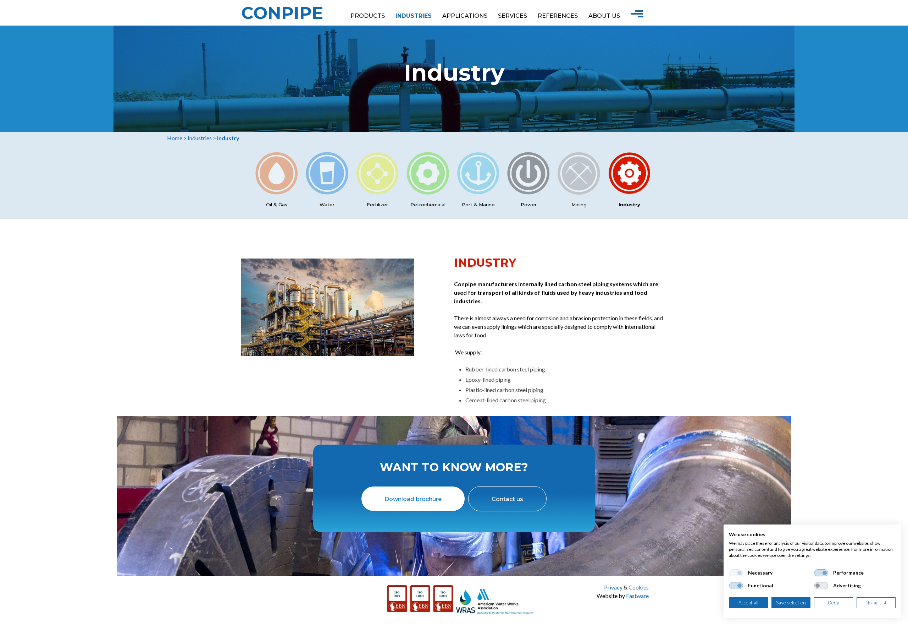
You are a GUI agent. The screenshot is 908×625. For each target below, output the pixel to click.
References (558, 15)
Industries (413, 15)
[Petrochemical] (427, 192)
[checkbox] (736, 572)
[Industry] (629, 192)
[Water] (327, 192)
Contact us (507, 499)
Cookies (639, 587)
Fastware (637, 595)
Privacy (613, 587)
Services (512, 15)
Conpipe (282, 12)
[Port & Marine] (478, 192)
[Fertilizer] (377, 192)
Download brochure (413, 499)
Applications (464, 15)
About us (604, 15)
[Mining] (579, 192)
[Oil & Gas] (276, 192)
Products (367, 15)
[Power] (528, 192)
